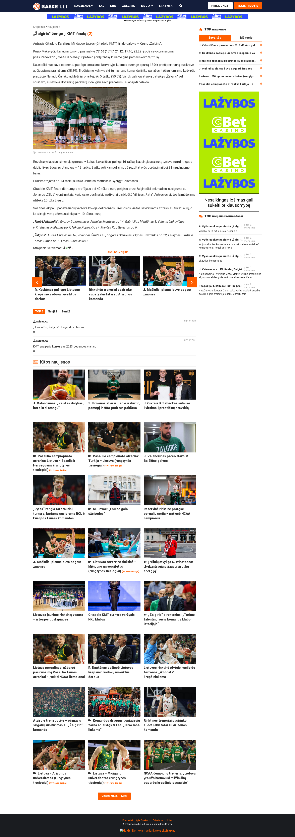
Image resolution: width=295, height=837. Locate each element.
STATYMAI (166, 5)
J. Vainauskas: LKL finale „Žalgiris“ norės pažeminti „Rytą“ (237, 269)
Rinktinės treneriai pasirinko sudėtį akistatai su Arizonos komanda (243, 60)
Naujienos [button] (82, 5)
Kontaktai (127, 820)
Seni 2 (65, 311)
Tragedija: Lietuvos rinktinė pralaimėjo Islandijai (231, 285)
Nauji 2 (52, 311)
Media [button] (146, 5)
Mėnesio (246, 37)
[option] (60, 282)
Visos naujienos (114, 796)
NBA (113, 5)
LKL (101, 5)
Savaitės (214, 37)
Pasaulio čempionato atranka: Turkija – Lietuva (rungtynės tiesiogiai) (245, 84)
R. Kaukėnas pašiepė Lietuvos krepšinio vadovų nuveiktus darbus (242, 52)
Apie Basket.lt (142, 820)
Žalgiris (128, 5)
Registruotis (247, 5)
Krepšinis (39, 26)
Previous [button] (37, 282)
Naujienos (54, 26)
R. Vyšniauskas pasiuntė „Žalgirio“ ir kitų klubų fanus (233, 226)
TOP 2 (39, 311)
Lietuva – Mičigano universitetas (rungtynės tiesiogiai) (235, 76)
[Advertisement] (163, 112)
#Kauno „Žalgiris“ (118, 252)
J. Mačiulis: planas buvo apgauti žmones (225, 68)
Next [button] (192, 282)
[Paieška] (180, 5)
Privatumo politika (163, 820)
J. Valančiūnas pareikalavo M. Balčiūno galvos (229, 45)
